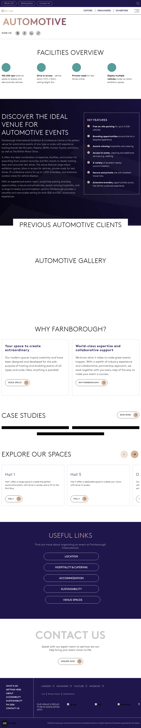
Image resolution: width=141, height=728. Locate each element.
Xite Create (135, 723)
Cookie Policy (69, 694)
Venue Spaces (14, 382)
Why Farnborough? (88, 382)
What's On (9, 3)
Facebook (94, 686)
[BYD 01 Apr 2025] (105, 427)
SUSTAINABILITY (71, 589)
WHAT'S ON (12, 686)
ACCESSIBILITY (13, 697)
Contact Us (45, 3)
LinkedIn (46, 686)
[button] (134, 454)
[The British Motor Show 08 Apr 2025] (35, 427)
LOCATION (71, 556)
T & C (43, 694)
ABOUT (9, 693)
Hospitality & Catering (71, 567)
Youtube (79, 686)
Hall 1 (11, 499)
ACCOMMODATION (71, 578)
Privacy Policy (54, 694)
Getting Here (27, 3)
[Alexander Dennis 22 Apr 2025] (70, 433)
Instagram (62, 686)
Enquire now (68, 661)
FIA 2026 (10, 704)
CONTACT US (12, 708)
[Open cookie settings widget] (4, 723)
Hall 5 (76, 499)
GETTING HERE (13, 689)
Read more (125, 415)
